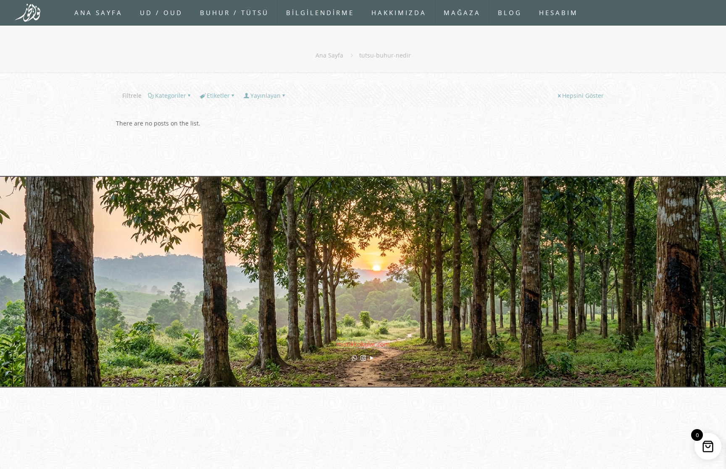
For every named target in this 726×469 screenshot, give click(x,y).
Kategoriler (170, 96)
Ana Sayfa (329, 55)
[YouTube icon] (372, 358)
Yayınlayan (265, 96)
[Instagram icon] (363, 358)
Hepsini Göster (583, 96)
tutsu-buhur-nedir (385, 55)
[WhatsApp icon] (354, 358)
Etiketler (218, 96)
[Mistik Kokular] (30, 12)
